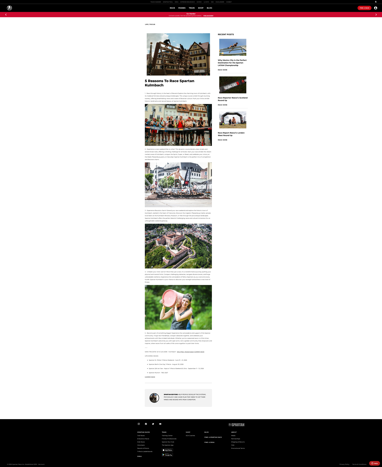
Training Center (167, 435)
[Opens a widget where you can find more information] (374, 463)
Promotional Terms (238, 448)
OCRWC (199, 2)
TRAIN (164, 432)
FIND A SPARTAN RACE (213, 437)
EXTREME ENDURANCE (187, 2)
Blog (206, 432)
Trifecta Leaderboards (144, 451)
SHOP (188, 432)
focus (152, 24)
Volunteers (141, 445)
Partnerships (235, 439)
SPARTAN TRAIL (168, 2)
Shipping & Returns (238, 442)
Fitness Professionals (169, 439)
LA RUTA (206, 2)
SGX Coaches (190, 435)
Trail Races (141, 435)
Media (233, 435)
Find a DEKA (209, 442)
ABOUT (234, 432)
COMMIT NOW (199, 352)
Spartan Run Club (168, 442)
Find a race (364, 8)
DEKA (176, 2)
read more (222, 70)
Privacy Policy (344, 464)
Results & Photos (143, 448)
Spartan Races (143, 432)
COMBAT (229, 2)
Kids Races (141, 442)
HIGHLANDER (220, 2)
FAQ (232, 445)
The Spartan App (167, 445)
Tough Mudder (156, 2)
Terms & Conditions (359, 464)
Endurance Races (143, 439)
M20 (212, 2)
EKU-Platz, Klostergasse (185, 352)
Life (146, 24)
